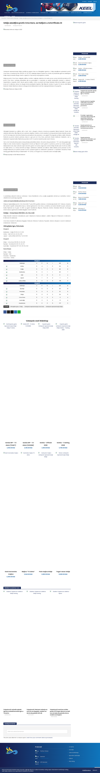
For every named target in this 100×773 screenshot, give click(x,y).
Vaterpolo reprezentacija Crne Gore (34, 306)
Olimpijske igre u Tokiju (16, 306)
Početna (7, 12)
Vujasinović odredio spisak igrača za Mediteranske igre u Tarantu (13, 711)
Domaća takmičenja (32, 12)
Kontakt (90, 1)
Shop (13, 16)
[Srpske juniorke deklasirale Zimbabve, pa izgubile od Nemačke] (76, 142)
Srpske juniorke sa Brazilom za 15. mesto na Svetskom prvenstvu (88, 126)
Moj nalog (72, 761)
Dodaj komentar (17, 25)
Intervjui (7, 16)
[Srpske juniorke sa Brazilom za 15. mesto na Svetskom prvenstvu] (76, 130)
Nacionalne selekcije (18, 12)
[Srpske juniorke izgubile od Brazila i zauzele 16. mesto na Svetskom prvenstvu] (76, 107)
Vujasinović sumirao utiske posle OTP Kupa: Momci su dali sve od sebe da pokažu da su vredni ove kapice (60, 712)
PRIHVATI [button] (95, 770)
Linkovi (95, 1)
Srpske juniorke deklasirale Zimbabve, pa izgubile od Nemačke (88, 139)
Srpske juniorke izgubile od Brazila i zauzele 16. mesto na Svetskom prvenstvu (88, 103)
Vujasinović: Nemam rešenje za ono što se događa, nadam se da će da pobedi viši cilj (37, 711)
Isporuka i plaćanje (74, 755)
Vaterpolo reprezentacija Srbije (54, 306)
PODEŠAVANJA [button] (86, 770)
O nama (84, 1)
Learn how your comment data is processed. (40, 737)
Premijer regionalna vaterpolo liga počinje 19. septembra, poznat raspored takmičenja (88, 117)
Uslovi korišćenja (73, 752)
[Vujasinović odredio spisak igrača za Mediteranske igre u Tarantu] (13, 649)
